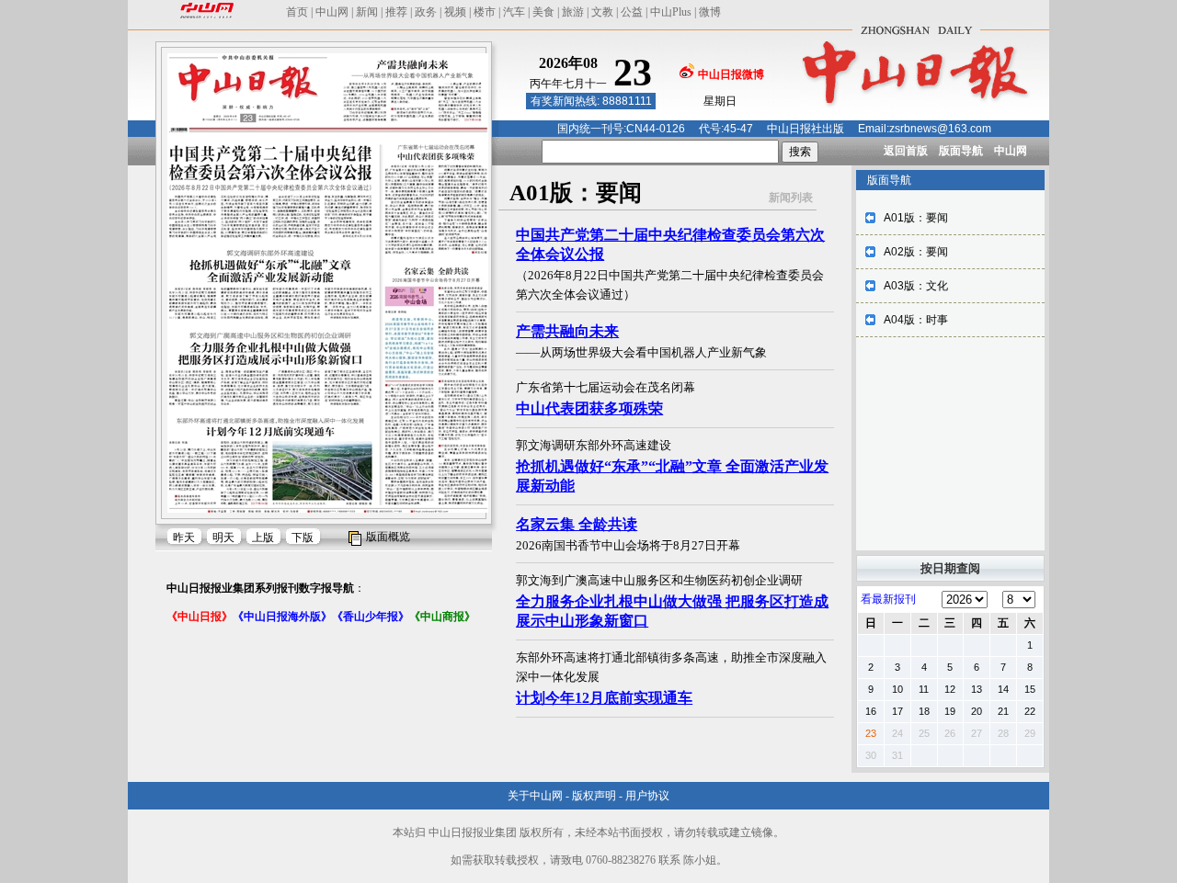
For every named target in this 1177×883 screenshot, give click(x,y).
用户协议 (647, 795)
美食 (543, 12)
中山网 (332, 12)
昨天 (184, 537)
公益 (632, 12)
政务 (426, 12)
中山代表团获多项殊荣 (589, 408)
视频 (455, 12)
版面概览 (388, 536)
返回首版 (906, 150)
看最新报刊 (888, 599)
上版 (263, 537)
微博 (710, 12)
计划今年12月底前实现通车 (604, 698)
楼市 (485, 12)
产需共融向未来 (567, 331)
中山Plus (670, 12)
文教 (602, 12)
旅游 (573, 12)
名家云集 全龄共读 (576, 524)
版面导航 (961, 150)
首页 (297, 12)
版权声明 (594, 795)
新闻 (367, 12)
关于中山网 (535, 795)
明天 (223, 537)
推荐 (396, 12)
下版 (302, 537)
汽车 (514, 12)
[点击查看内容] (310, 163)
